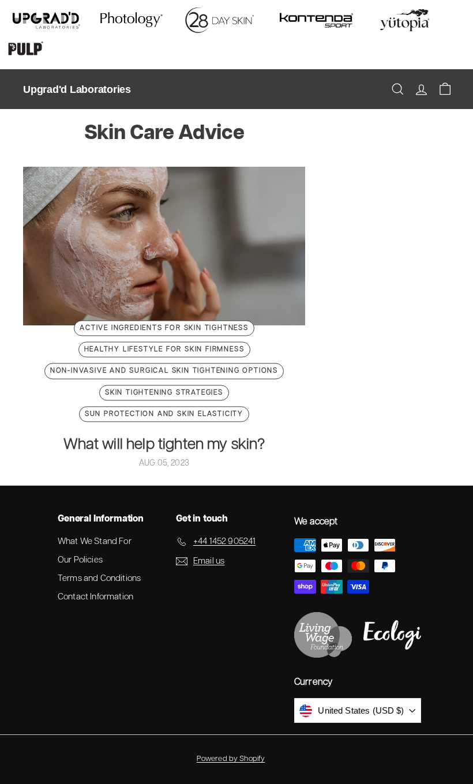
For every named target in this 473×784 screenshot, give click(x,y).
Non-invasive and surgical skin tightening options (164, 371)
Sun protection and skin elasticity (164, 414)
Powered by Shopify (231, 759)
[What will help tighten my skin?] (164, 246)
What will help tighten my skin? (164, 444)
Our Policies (80, 560)
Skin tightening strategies (164, 392)
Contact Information (95, 596)
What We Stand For (95, 541)
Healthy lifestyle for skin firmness (164, 350)
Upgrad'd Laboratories (77, 89)
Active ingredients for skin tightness (164, 328)
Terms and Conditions (99, 578)
